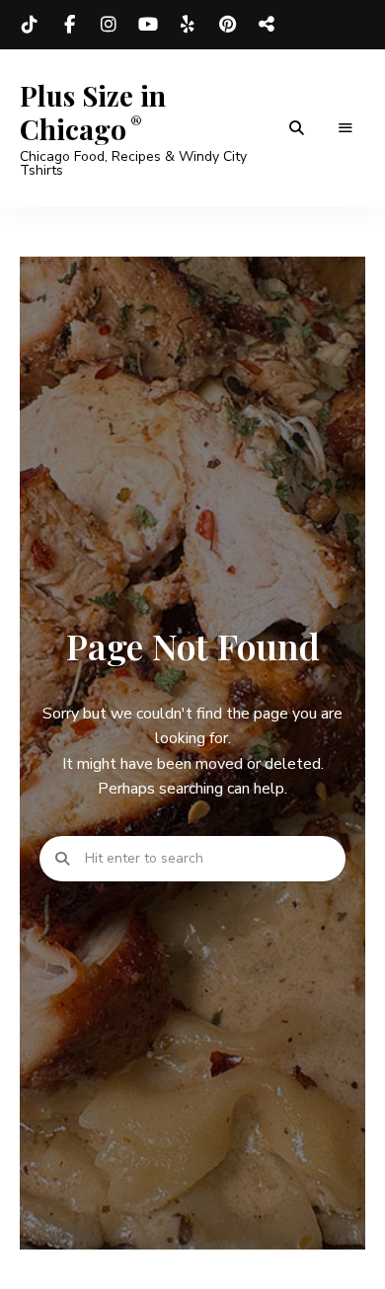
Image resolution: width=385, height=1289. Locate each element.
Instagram (108, 24)
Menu (345, 128)
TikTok (29, 24)
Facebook (69, 24)
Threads (266, 24)
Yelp (187, 24)
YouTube (148, 24)
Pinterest (227, 24)
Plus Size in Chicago (93, 112)
